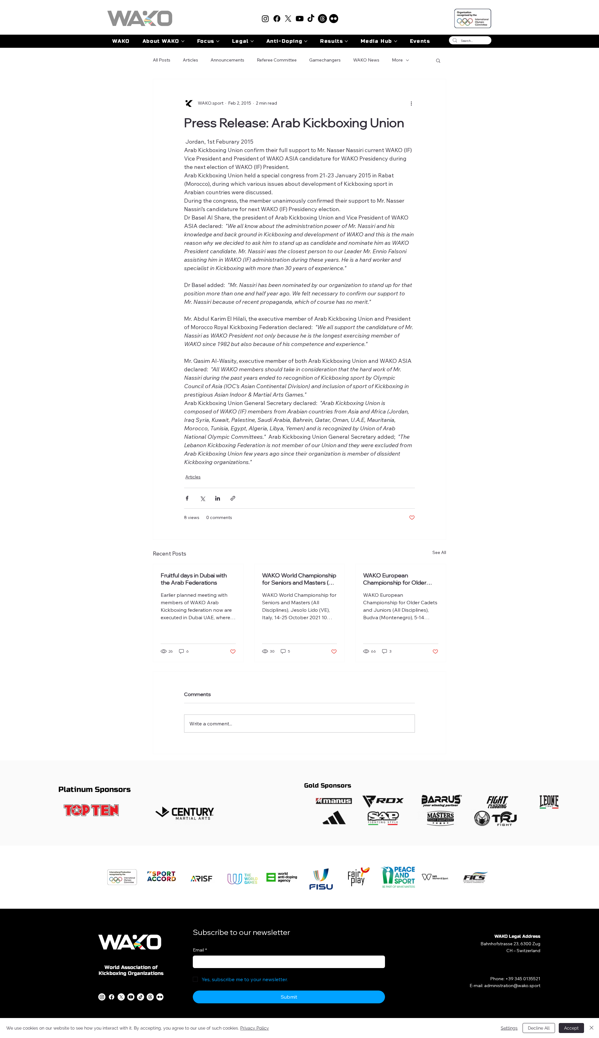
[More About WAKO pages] (182, 41)
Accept (571, 1028)
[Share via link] (233, 498)
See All (439, 552)
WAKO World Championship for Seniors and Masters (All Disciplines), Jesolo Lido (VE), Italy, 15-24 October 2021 (299, 579)
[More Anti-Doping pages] (305, 41)
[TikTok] (310, 18)
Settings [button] (509, 1028)
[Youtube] (299, 18)
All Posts (161, 60)
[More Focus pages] (217, 41)
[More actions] (411, 103)
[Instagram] (265, 18)
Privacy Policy (254, 1028)
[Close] (591, 1028)
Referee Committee (277, 60)
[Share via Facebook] (187, 498)
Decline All (539, 1028)
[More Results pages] (346, 41)
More (397, 60)
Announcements (227, 60)
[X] (288, 18)
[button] (438, 60)
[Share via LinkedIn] (218, 498)
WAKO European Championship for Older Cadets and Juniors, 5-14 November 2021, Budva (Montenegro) (395, 579)
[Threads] (322, 18)
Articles (190, 60)
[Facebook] (276, 18)
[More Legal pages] (252, 41)
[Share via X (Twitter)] (202, 498)
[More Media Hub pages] (395, 41)
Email (200, 950)
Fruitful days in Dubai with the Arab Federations (194, 579)
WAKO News (366, 60)
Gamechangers (325, 60)
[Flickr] (333, 18)
